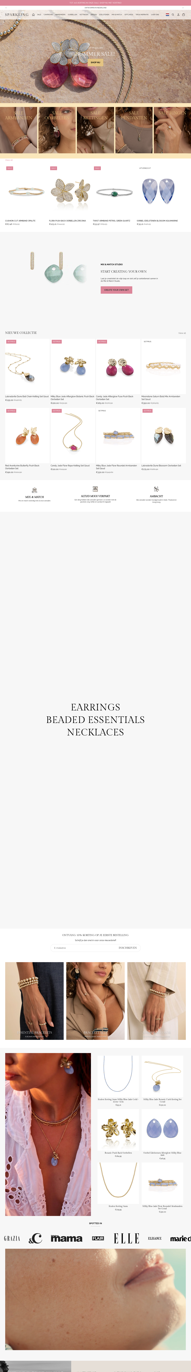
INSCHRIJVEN (128, 947)
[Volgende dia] (183, 8)
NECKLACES (95, 732)
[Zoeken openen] (173, 14)
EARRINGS (95, 707)
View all (9, 160)
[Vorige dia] (6, 8)
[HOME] (33, 14)
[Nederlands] (167, 15)
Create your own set (116, 290)
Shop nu (95, 62)
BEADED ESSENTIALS (95, 720)
